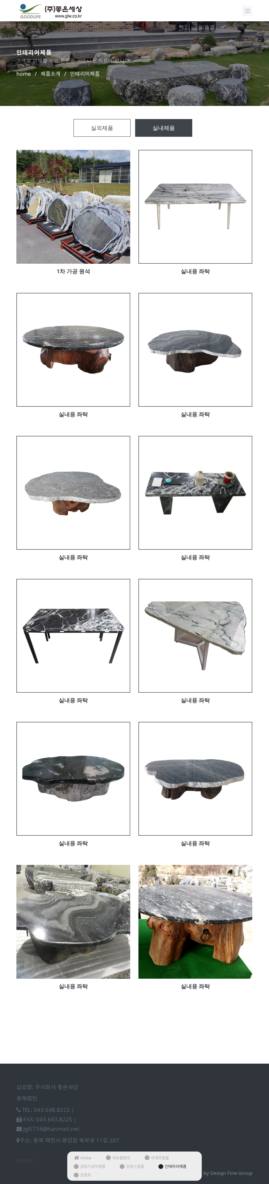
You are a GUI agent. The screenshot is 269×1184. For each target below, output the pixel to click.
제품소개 (50, 73)
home (23, 73)
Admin (24, 1160)
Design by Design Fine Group (219, 1173)
